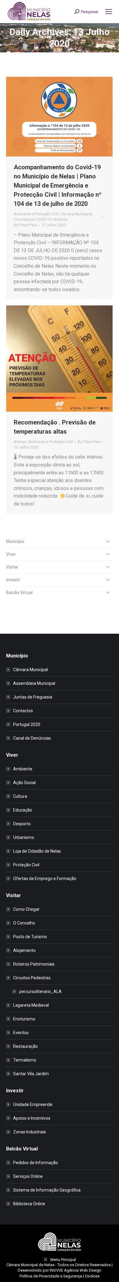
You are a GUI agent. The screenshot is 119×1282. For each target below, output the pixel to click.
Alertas (20, 441)
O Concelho (24, 923)
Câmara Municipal (76, 214)
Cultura (20, 796)
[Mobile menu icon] (108, 11)
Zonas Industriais (29, 1131)
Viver (11, 554)
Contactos (23, 710)
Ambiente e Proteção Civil (36, 214)
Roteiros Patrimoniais (34, 964)
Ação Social (24, 782)
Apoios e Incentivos (31, 1118)
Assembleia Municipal (34, 683)
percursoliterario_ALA (40, 991)
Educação (22, 810)
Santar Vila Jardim (31, 1073)
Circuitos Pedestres (32, 977)
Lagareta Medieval (31, 1005)
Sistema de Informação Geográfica (47, 1190)
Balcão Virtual (19, 592)
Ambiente (22, 768)
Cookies (92, 1276)
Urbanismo (23, 837)
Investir (13, 579)
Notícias (60, 219)
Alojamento (24, 950)
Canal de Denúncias (32, 738)
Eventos (21, 1032)
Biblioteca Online (29, 1203)
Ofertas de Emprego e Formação (44, 878)
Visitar (12, 567)
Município (15, 541)
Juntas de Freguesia (32, 697)
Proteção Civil (26, 864)
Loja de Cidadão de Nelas (37, 851)
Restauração (25, 1046)
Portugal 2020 (26, 724)
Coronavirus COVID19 (32, 219)
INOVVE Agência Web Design (75, 1270)
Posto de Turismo (30, 936)
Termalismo (24, 1060)
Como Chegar (26, 909)
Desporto (22, 823)
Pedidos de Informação (35, 1162)
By (25, 225)
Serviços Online (28, 1176)
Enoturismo (24, 1018)
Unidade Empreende (32, 1104)
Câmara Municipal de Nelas (30, 1265)
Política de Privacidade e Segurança (51, 1276)
